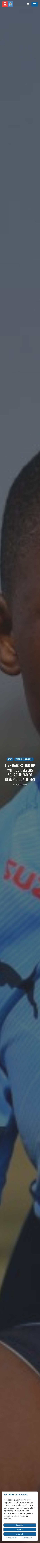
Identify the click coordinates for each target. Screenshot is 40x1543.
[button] (34, 4)
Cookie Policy (28, 1538)
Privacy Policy (11, 1538)
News (10, 759)
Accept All (19, 1534)
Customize (19, 1525)
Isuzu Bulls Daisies (24, 759)
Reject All (20, 1529)
